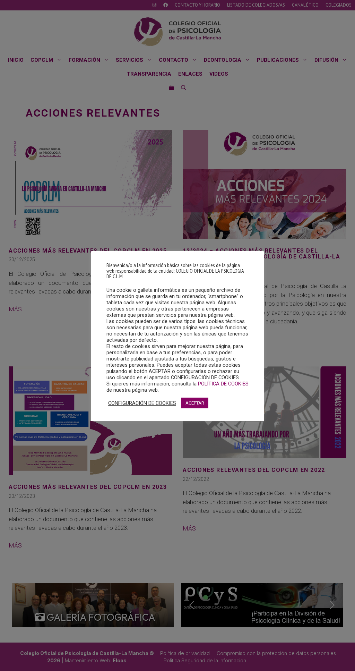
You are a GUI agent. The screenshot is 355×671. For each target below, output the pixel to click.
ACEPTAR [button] (194, 403)
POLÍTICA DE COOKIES (223, 384)
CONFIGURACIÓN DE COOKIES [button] (142, 403)
